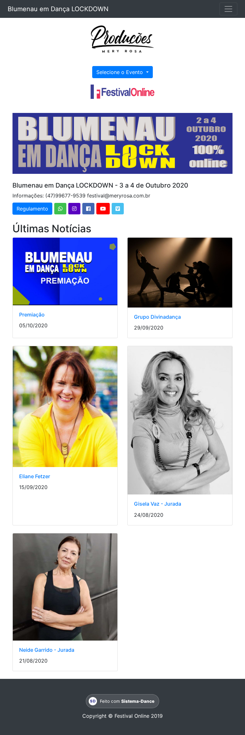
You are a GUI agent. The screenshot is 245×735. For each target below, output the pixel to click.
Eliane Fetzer (34, 476)
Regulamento (32, 208)
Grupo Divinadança (157, 317)
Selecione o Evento (120, 72)
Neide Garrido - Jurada (46, 650)
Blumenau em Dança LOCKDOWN (58, 9)
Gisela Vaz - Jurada (157, 504)
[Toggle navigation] (228, 9)
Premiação (32, 314)
